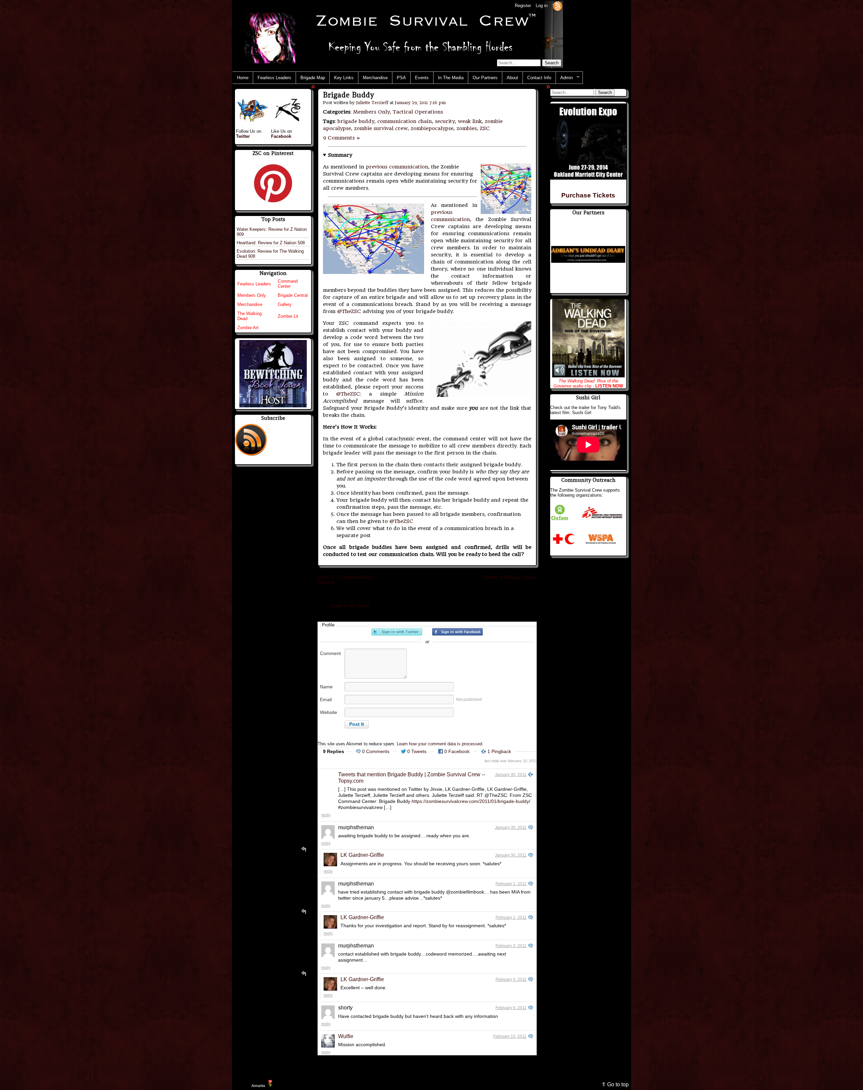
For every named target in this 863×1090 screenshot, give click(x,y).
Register (523, 5)
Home (242, 77)
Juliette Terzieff (372, 102)
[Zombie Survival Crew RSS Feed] (557, 5)
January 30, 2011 (511, 774)
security (445, 121)
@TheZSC (349, 311)
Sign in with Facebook (457, 631)
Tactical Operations (418, 112)
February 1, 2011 (511, 883)
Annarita (258, 1086)
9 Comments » (341, 138)
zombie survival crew (381, 128)
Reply (325, 815)
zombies (466, 128)
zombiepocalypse (432, 128)
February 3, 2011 (511, 945)
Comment (330, 653)
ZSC (485, 128)
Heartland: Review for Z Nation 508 (271, 242)
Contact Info (539, 77)
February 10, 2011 (510, 1036)
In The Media (451, 77)
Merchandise (375, 77)
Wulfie (345, 1036)
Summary (340, 155)
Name (326, 686)
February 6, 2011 (511, 1007)
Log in (541, 5)
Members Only (371, 112)
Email (326, 699)
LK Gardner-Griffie (362, 855)
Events (422, 77)
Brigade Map (312, 77)
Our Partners (485, 77)
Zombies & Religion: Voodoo (509, 577)
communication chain (404, 121)
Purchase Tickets (588, 195)
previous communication (397, 167)
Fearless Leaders (274, 77)
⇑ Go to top (615, 1084)
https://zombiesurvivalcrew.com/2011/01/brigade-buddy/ (471, 801)
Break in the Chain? (350, 605)
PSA (401, 77)
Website (328, 712)
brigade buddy (355, 121)
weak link (470, 121)
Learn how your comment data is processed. (440, 743)
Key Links (344, 77)
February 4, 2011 (511, 979)
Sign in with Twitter (396, 631)
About (512, 77)
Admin (564, 78)
